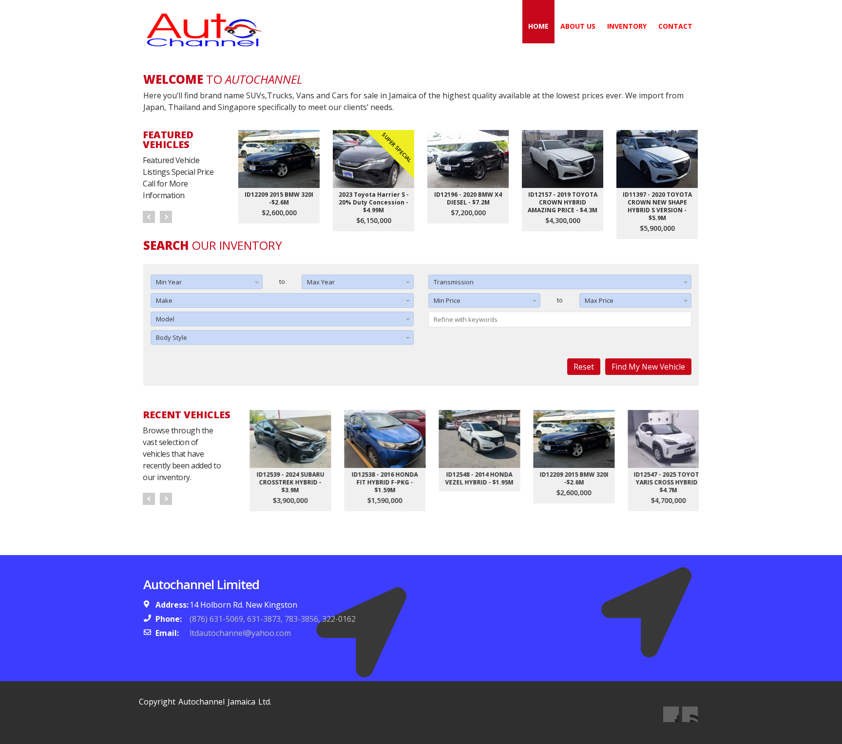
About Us (577, 26)
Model (165, 319)
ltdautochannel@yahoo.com (240, 633)
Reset (584, 366)
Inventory (627, 26)
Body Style (171, 337)
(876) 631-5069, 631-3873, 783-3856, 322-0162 (273, 619)
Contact (675, 26)
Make (164, 300)
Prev (149, 217)
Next (166, 217)
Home (538, 26)
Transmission (454, 282)
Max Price (599, 300)
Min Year (169, 282)
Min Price (447, 300)
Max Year (321, 282)
